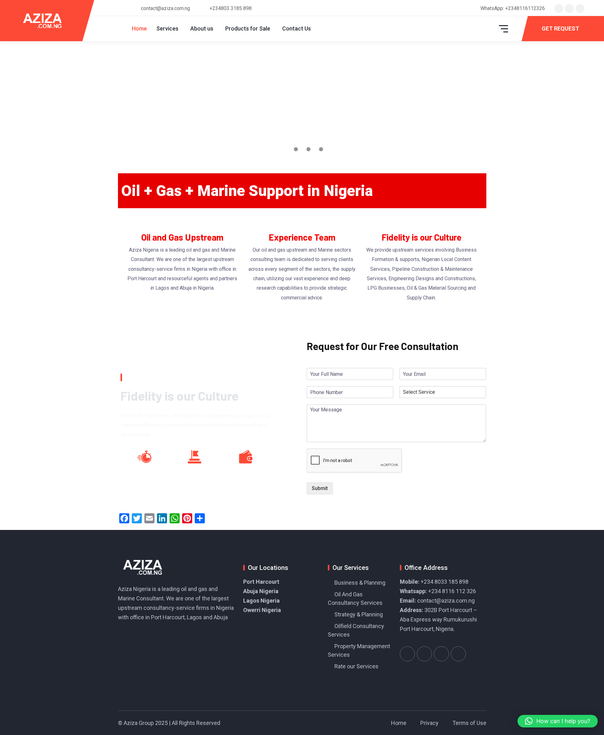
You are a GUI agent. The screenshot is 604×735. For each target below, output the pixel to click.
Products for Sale (247, 28)
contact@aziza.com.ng (446, 600)
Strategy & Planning (358, 614)
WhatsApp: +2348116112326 (512, 8)
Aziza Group (139, 723)
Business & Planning (359, 582)
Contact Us (296, 28)
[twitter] (558, 8)
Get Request (560, 28)
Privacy (429, 723)
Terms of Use (469, 723)
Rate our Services (356, 666)
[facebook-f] (569, 8)
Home (139, 28)
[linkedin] (580, 8)
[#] (407, 653)
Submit (320, 488)
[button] (557, 721)
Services (167, 28)
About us (201, 28)
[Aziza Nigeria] (47, 20)
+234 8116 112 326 (452, 591)
